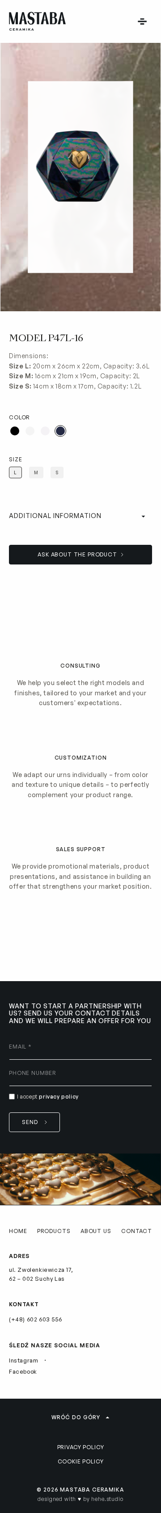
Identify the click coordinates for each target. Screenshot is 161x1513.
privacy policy (58, 1096)
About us (95, 1231)
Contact (136, 1231)
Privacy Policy (80, 1447)
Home (18, 1231)
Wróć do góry (75, 1417)
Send (30, 1122)
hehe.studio (107, 1499)
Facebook (23, 1371)
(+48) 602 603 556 (35, 1319)
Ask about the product (77, 554)
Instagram (23, 1360)
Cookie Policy (81, 1461)
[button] (142, 21)
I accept (48, 1096)
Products (54, 1231)
